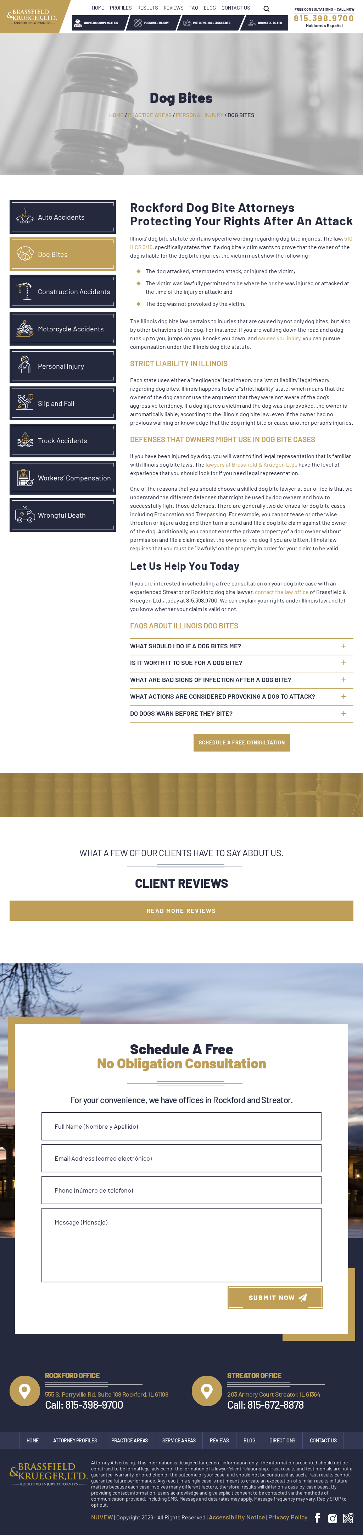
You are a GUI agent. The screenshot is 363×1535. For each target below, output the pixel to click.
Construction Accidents (74, 291)
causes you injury (279, 338)
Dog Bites (53, 254)
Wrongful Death (270, 23)
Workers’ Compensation (74, 477)
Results (148, 8)
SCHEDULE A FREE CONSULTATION (242, 742)
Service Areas (178, 1440)
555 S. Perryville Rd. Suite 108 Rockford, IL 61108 (106, 1394)
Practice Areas (129, 1440)
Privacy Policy (288, 1517)
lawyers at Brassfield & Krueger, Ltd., (251, 464)
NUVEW (102, 1517)
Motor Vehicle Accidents (211, 23)
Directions (282, 1440)
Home (98, 8)
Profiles (121, 8)
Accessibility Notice (237, 1517)
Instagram (333, 1518)
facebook (318, 1518)
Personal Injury (156, 23)
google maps (348, 1518)
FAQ (193, 8)
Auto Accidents (61, 217)
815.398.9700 (324, 18)
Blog (210, 8)
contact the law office (282, 591)
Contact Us (236, 8)
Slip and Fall (56, 403)
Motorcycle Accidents (71, 328)
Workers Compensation (101, 23)
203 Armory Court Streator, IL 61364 (273, 1394)
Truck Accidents (62, 440)
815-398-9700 (94, 1404)
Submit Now (272, 1297)
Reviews (174, 8)
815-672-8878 (275, 1404)
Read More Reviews (181, 910)
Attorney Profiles (75, 1440)
